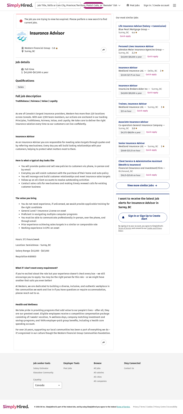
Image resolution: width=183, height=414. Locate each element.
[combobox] (46, 5)
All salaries (99, 372)
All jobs (97, 368)
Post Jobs (135, 5)
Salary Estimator (40, 368)
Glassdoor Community (43, 372)
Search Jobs (93, 5)
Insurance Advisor (128, 67)
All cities (98, 377)
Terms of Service (124, 228)
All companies (100, 381)
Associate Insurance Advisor (133, 122)
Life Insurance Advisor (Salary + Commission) (142, 26)
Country (37, 379)
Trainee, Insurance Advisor (133, 103)
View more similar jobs (140, 185)
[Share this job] (104, 50)
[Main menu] (174, 5)
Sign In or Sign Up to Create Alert (144, 217)
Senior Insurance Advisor (132, 143)
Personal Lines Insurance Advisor (136, 46)
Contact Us (129, 368)
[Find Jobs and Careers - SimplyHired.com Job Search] (20, 5)
